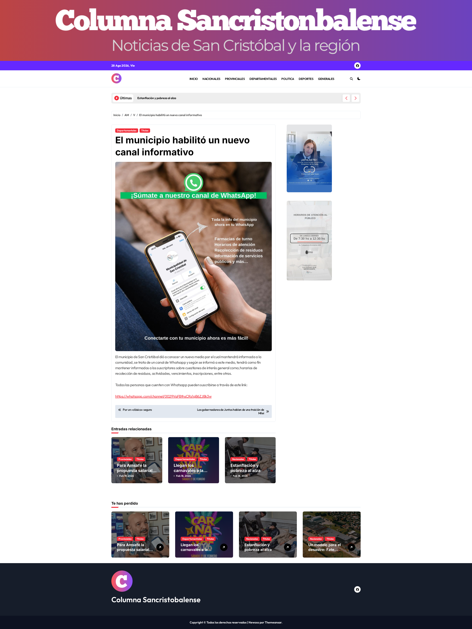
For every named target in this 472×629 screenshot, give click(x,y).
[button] (355, 98)
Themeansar (273, 622)
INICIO (194, 79)
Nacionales (238, 459)
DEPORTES (306, 79)
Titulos (144, 130)
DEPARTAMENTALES (263, 79)
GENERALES (326, 79)
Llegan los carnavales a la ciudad (188, 470)
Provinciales (125, 459)
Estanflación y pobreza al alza (258, 547)
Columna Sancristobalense (156, 599)
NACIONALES (211, 79)
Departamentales (126, 130)
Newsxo (254, 622)
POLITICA (287, 79)
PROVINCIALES (235, 79)
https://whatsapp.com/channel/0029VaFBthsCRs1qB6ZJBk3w (163, 396)
